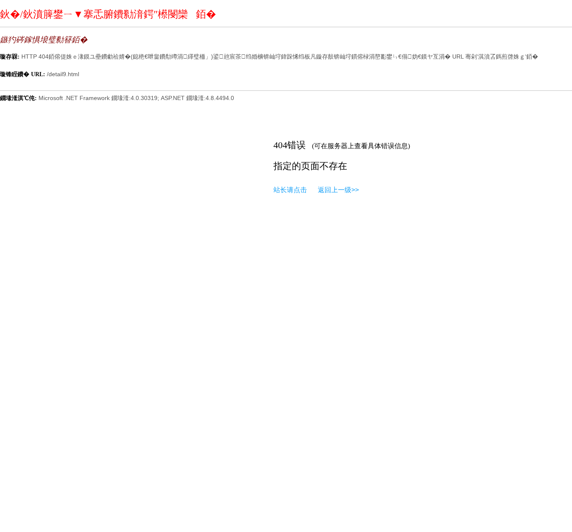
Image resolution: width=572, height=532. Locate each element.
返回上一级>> (338, 189)
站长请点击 (290, 189)
